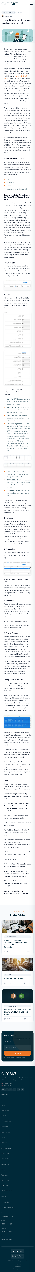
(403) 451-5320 (6, 1224)
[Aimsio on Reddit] (22, 1089)
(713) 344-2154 (6, 1239)
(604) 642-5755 (7, 1232)
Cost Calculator (6, 1191)
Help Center (5, 1185)
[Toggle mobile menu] (31, 4)
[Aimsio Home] (9, 3)
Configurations (6, 1121)
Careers (4, 1143)
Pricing (3, 1105)
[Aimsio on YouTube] (18, 1089)
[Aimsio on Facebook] (14, 1089)
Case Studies (5, 1180)
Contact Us (5, 1202)
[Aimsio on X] (11, 1089)
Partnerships (5, 1158)
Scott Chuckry (8, 16)
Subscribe (17, 1053)
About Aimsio (5, 1132)
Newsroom (5, 1153)
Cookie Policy (17, 1266)
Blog (3, 1170)
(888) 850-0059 (7, 1216)
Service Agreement (17, 1269)
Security (4, 1116)
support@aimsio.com (8, 1207)
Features (4, 1100)
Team (3, 1137)
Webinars (4, 1175)
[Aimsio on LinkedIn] (3, 1089)
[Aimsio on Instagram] (7, 1089)
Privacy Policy (17, 1264)
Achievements (6, 1148)
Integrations (5, 1110)
